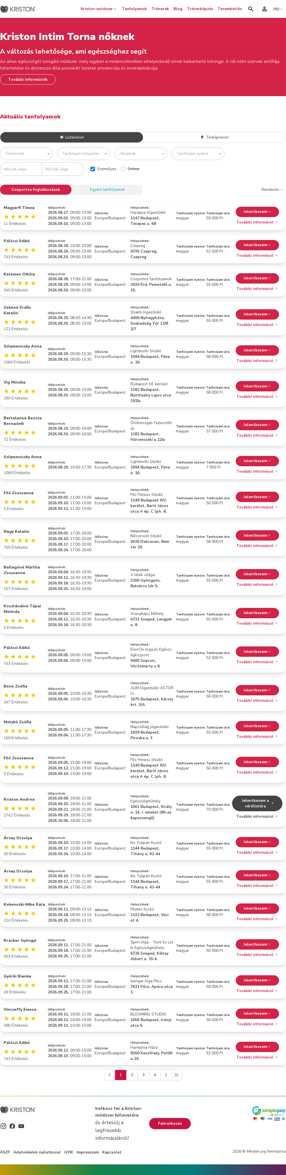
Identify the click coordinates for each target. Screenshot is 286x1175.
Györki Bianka (17, 976)
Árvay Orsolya (18, 838)
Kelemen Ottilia (19, 274)
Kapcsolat (111, 1152)
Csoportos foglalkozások (35, 189)
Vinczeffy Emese (20, 1009)
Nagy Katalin (16, 531)
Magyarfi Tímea (19, 207)
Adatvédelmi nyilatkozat (37, 1152)
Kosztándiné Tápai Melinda (22, 608)
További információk (27, 79)
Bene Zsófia (15, 686)
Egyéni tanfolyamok (107, 189)
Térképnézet (216, 137)
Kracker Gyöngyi (20, 940)
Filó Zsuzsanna (19, 493)
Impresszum (88, 1152)
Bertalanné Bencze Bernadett (23, 420)
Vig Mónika (14, 382)
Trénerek (160, 8)
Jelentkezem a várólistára (255, 803)
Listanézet (74, 137)
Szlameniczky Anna (23, 346)
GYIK (68, 1152)
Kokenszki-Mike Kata (24, 904)
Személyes (106, 169)
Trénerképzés (200, 8)
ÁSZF (5, 1152)
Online (133, 169)
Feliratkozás (170, 1123)
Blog (177, 8)
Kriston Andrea (19, 799)
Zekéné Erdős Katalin (17, 310)
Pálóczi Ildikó (17, 241)
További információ (255, 222)
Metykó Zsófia (17, 722)
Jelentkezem (255, 211)
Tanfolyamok (134, 8)
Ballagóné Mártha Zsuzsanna (22, 570)
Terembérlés (230, 8)
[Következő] (166, 1075)
